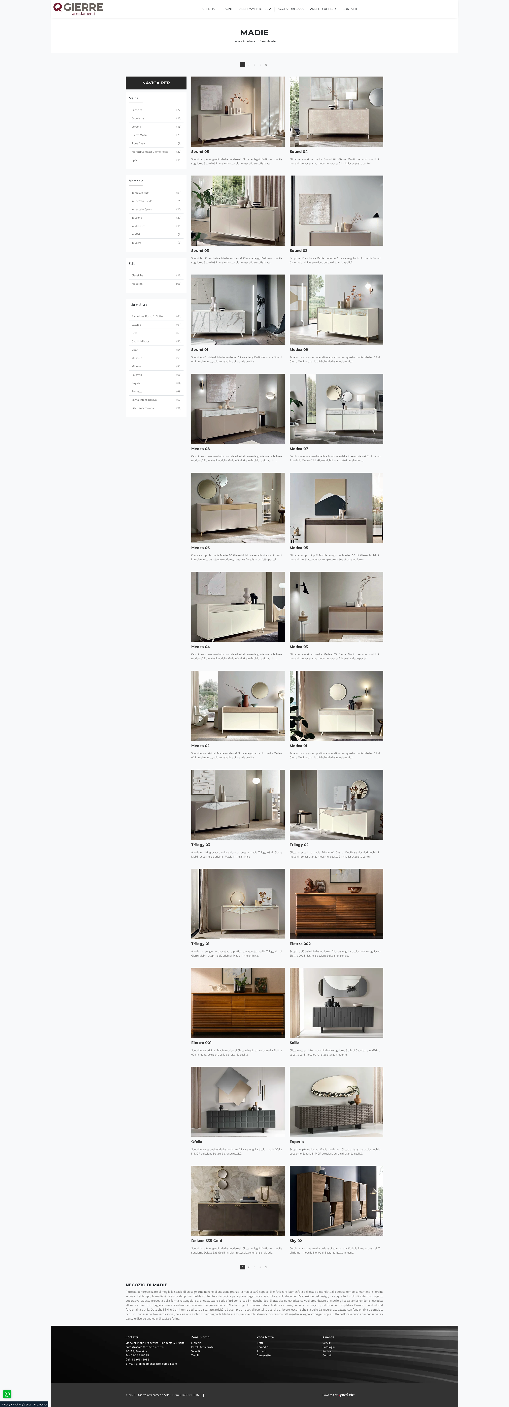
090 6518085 (140, 1355)
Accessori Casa (291, 9)
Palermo (156, 375)
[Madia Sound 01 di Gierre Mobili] (238, 310)
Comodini (263, 1347)
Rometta (156, 391)
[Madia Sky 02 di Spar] (336, 1201)
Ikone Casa (156, 143)
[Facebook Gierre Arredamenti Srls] (203, 1395)
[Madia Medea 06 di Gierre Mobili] (238, 508)
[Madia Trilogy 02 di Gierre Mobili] (336, 805)
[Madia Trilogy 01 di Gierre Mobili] (238, 904)
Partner (327, 1351)
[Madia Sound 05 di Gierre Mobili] (238, 112)
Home (237, 41)
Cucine (227, 9)
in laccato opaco (156, 209)
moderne (156, 283)
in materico (156, 226)
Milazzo (156, 366)
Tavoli (195, 1355)
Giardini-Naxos (156, 341)
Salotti (195, 1351)
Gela (156, 333)
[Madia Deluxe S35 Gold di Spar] (238, 1201)
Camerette (264, 1355)
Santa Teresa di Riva (156, 400)
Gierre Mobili (156, 135)
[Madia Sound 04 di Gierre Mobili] (336, 112)
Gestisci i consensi (36, 1404)
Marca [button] (133, 98)
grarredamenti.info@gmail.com (156, 1363)
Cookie (17, 1404)
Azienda (208, 9)
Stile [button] (132, 263)
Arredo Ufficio (323, 9)
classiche (156, 275)
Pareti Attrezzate (202, 1347)
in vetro (156, 243)
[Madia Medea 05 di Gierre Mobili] (336, 508)
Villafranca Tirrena (156, 408)
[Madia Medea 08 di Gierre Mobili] (238, 409)
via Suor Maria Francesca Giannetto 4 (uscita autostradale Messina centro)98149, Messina (155, 1347)
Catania (156, 324)
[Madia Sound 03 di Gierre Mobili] (238, 211)
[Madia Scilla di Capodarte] (336, 1003)
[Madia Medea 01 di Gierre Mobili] (336, 706)
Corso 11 (156, 126)
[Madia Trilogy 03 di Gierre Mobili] (238, 805)
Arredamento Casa (255, 9)
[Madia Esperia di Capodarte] (336, 1102)
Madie (272, 41)
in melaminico (156, 192)
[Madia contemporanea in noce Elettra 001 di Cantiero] (238, 1003)
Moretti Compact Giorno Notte (156, 151)
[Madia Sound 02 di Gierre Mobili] (336, 211)
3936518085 (141, 1359)
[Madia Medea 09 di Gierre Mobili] (336, 310)
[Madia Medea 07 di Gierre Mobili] (336, 409)
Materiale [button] (136, 180)
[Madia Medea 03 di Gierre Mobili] (336, 607)
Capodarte (156, 118)
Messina (156, 358)
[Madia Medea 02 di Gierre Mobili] (238, 706)
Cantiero (156, 110)
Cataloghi (328, 1347)
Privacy (5, 1404)
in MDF (156, 234)
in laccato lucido (156, 201)
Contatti (350, 9)
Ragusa (156, 383)
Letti (260, 1343)
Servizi (326, 1343)
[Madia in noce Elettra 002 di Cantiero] (336, 904)
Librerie (196, 1343)
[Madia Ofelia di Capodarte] (238, 1102)
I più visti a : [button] (138, 304)
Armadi (261, 1351)
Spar (156, 160)
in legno (156, 217)
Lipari (156, 349)
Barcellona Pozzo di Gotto (156, 316)
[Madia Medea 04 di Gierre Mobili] (238, 607)
